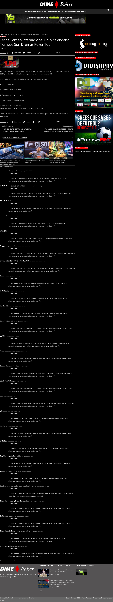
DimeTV (45, 11)
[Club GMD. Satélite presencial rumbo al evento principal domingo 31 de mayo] (12, 150)
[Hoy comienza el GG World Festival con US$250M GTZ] (61, 150)
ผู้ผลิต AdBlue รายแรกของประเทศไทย (12, 186)
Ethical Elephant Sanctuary (10, 366)
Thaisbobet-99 (5, 201)
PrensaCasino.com (107, 598)
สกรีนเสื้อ (3, 441)
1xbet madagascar (7, 351)
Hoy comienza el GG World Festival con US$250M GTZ (58, 162)
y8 (1, 411)
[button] (109, 11)
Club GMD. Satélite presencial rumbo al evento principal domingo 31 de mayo (10, 162)
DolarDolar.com (71, 598)
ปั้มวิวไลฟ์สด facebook (8, 516)
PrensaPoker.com (87, 598)
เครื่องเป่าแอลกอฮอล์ (6, 321)
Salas (50, 11)
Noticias (28, 11)
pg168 (2, 336)
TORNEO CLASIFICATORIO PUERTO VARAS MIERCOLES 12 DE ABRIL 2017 (58, 130)
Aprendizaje (37, 11)
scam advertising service (9, 171)
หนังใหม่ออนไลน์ (5, 381)
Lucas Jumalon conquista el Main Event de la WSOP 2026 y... (61, 571)
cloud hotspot (5, 546)
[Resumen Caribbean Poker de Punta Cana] (36, 150)
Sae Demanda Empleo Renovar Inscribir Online (17, 486)
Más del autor (22, 137)
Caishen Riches (5, 306)
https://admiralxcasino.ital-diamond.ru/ (15, 531)
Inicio (1, 34)
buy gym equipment (7, 246)
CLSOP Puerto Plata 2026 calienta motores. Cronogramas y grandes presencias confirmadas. (62, 582)
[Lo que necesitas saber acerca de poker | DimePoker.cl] (56, 4)
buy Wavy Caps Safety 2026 (10, 456)
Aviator (3, 426)
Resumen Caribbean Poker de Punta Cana (34, 162)
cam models (4, 216)
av (1, 396)
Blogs (83, 11)
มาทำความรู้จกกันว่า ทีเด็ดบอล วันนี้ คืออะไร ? (14, 261)
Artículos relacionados (10, 137)
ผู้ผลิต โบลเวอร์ (4, 291)
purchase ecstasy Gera (8, 471)
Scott (2, 276)
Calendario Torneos (62, 11)
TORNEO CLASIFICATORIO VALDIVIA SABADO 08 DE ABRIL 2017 (16, 130)
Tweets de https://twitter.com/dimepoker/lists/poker (92, 151)
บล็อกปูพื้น (3, 231)
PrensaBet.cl (97, 598)
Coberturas (76, 11)
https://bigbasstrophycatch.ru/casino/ (14, 501)
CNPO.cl (79, 598)
